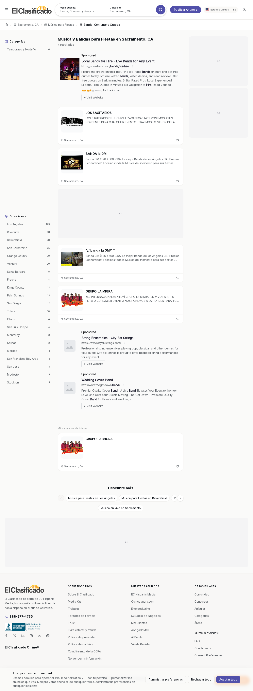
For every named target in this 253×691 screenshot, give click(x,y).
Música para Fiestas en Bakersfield (144, 498)
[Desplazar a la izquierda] (61, 498)
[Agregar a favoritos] (177, 140)
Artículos (200, 608)
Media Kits (74, 601)
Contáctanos (202, 648)
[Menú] (7, 10)
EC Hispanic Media (143, 594)
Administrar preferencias (166, 679)
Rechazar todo (201, 679)
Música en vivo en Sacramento (121, 508)
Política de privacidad (82, 637)
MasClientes (139, 623)
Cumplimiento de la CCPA (84, 651)
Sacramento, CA (28, 24)
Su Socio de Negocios (146, 615)
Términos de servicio (81, 615)
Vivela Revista (140, 644)
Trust (71, 623)
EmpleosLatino (140, 608)
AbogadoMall (140, 630)
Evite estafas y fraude (82, 630)
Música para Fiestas (61, 24)
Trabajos (73, 608)
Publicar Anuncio (185, 9)
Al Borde (137, 637)
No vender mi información (85, 658)
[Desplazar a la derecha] (180, 498)
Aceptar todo (228, 679)
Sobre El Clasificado (81, 594)
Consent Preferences (208, 655)
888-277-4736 (21, 616)
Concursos (201, 601)
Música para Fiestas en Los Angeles (91, 498)
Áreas (198, 623)
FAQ (197, 641)
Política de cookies (80, 644)
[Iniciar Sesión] (244, 10)
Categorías (201, 615)
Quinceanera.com (142, 601)
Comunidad (201, 594)
